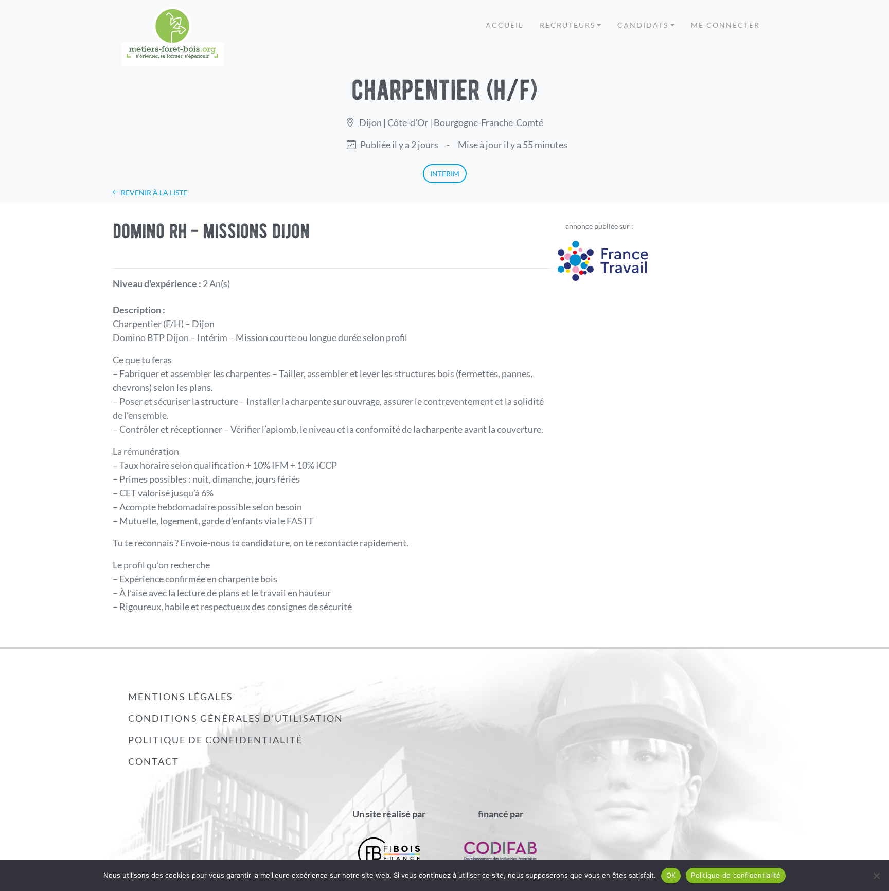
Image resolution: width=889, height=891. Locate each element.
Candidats (642, 25)
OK (671, 875)
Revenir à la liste (153, 192)
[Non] (876, 875)
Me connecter (725, 25)
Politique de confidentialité (215, 739)
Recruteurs (567, 25)
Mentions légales (180, 696)
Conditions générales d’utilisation (235, 718)
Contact (153, 761)
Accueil (504, 25)
